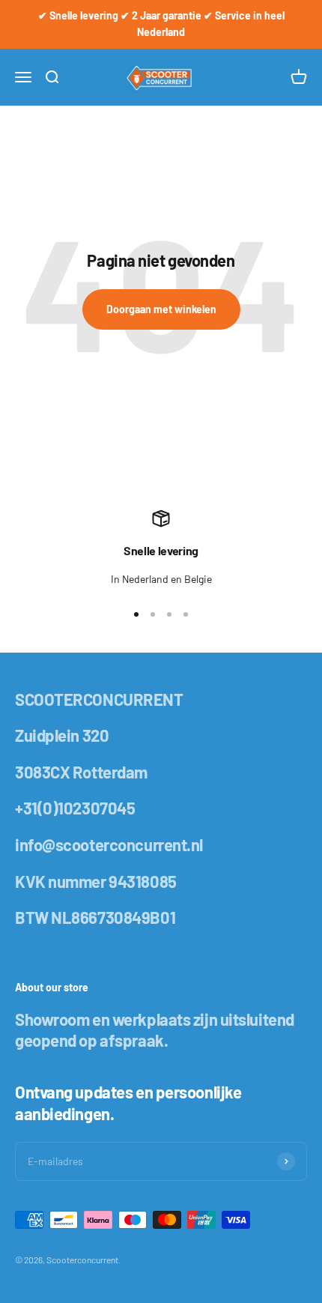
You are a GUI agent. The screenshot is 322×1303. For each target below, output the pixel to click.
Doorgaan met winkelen (161, 309)
